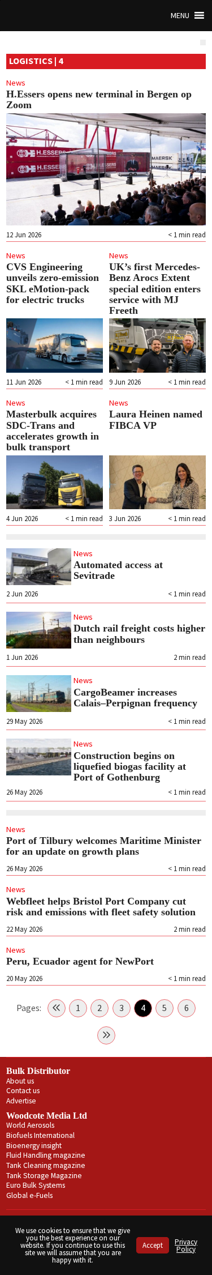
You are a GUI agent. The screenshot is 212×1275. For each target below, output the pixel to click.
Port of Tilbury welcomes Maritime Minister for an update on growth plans (103, 846)
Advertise (21, 1101)
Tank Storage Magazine (44, 1175)
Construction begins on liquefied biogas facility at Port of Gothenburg (129, 766)
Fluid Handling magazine (45, 1155)
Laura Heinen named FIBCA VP (155, 419)
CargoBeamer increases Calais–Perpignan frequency (136, 697)
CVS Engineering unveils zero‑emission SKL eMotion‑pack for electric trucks (52, 283)
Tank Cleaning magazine (45, 1165)
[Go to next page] (106, 1035)
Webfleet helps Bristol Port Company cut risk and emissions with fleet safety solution (101, 907)
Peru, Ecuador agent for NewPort (81, 961)
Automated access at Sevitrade (118, 570)
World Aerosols (30, 1125)
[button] (180, 15)
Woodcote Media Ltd (46, 1115)
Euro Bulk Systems (35, 1185)
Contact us (23, 1090)
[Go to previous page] (56, 1008)
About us (20, 1081)
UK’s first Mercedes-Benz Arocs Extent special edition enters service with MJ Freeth (155, 288)
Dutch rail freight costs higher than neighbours (139, 633)
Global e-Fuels (29, 1195)
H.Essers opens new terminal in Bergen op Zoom (99, 99)
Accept (152, 1245)
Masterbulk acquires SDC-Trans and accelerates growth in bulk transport (52, 430)
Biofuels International (40, 1135)
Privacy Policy (186, 1245)
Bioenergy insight (34, 1145)
